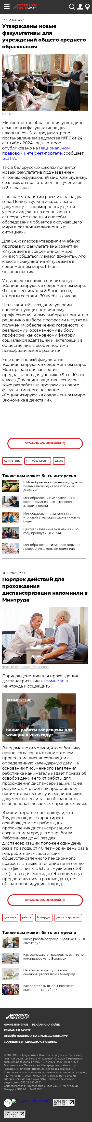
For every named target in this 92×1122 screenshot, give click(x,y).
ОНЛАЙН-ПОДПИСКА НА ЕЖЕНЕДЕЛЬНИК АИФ (36, 1035)
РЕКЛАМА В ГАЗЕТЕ (17, 1030)
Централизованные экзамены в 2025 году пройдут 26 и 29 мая (51, 531)
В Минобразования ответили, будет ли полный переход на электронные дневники (53, 486)
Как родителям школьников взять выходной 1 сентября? (49, 988)
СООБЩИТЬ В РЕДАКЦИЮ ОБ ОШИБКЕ (30, 1041)
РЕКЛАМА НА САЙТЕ (46, 1024)
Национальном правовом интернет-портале (36, 151)
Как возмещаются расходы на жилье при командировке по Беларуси (54, 956)
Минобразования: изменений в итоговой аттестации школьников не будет (51, 517)
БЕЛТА (7, 114)
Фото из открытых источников (25, 667)
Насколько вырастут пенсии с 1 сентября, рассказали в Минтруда (49, 972)
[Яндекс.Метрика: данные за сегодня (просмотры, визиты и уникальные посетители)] (30, 1101)
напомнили (53, 681)
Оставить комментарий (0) (45, 443)
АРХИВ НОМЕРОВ (16, 1024)
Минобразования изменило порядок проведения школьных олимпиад (51, 546)
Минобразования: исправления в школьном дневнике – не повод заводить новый (49, 502)
